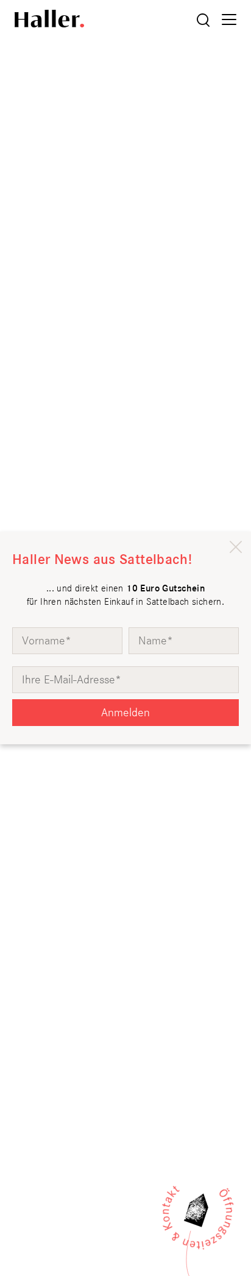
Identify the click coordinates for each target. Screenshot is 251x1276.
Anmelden (125, 712)
